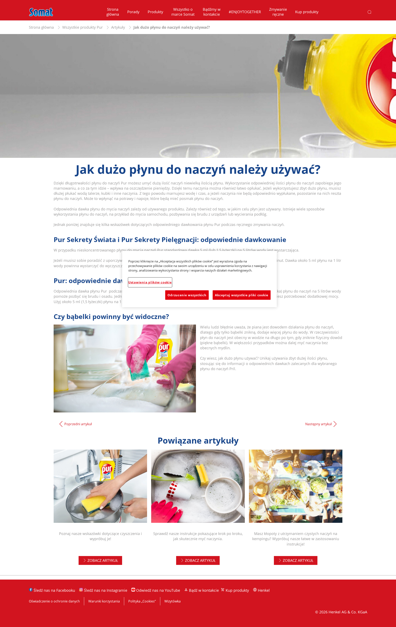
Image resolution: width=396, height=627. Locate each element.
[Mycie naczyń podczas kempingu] (295, 510)
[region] (199, 279)
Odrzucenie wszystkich (186, 295)
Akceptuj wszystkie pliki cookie (241, 295)
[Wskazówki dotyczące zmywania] (100, 510)
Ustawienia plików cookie (150, 282)
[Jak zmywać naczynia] (198, 510)
